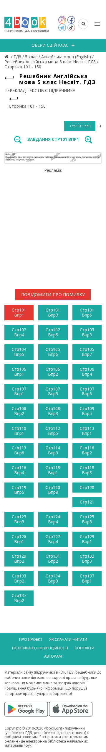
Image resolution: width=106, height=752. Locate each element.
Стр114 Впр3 (53, 450)
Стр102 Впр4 (19, 332)
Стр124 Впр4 (53, 519)
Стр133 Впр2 (19, 578)
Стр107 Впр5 (53, 391)
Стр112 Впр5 (53, 430)
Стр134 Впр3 (53, 578)
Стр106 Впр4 (87, 371)
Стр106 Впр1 (19, 371)
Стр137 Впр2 (19, 598)
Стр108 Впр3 (53, 411)
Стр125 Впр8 (87, 519)
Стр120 (87, 487)
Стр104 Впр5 (19, 351)
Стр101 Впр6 (87, 312)
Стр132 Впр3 (87, 558)
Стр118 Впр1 (53, 470)
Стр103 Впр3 (87, 332)
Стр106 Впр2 (53, 371)
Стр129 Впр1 (87, 539)
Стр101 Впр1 (19, 312)
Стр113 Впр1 (87, 430)
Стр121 (87, 502)
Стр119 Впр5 (19, 490)
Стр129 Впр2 (19, 558)
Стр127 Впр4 (53, 539)
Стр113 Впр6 (19, 450)
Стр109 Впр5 (87, 411)
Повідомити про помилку (53, 294)
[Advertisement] (53, 226)
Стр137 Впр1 (87, 578)
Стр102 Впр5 (53, 332)
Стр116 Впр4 (19, 470)
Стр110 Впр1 (19, 430)
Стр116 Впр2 (87, 450)
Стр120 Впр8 (53, 490)
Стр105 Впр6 (53, 351)
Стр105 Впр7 (87, 351)
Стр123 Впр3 (19, 519)
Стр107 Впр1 (19, 391)
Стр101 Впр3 (53, 312)
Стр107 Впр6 (87, 391)
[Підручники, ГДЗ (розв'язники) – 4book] (7, 56)
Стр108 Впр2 (19, 411)
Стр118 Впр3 (87, 470)
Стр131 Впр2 (53, 558)
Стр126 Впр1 (19, 539)
